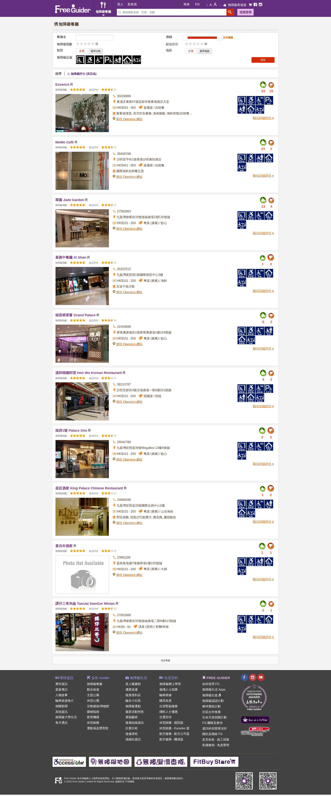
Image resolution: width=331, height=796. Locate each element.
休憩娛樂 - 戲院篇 (171, 722)
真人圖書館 (133, 684)
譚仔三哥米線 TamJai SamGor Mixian (85, 603)
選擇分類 (96, 51)
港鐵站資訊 (133, 739)
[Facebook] (256, 5)
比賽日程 (131, 728)
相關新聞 (61, 706)
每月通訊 (61, 722)
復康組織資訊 (134, 722)
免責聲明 (223, 745)
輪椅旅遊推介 (64, 700)
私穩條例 (208, 745)
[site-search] (230, 12)
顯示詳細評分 (262, 118)
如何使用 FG (211, 684)
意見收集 (208, 739)
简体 (187, 4)
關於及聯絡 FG (212, 734)
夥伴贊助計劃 (211, 706)
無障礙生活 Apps (213, 689)
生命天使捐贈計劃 (214, 717)
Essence (62, 84)
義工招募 (223, 739)
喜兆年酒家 (64, 546)
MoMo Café (64, 142)
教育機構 (93, 717)
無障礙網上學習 (170, 684)
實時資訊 (61, 684)
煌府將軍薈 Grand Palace (75, 315)
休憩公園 (93, 700)
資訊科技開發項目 (214, 728)
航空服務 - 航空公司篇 (174, 733)
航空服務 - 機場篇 (171, 739)
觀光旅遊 (93, 689)
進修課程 (131, 733)
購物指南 (93, 711)
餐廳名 (61, 37)
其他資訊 (61, 711)
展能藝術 (131, 717)
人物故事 (61, 695)
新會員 (132, 4)
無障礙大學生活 (66, 717)
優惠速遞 (131, 689)
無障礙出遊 (210, 695)
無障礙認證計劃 (213, 700)
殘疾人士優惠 (168, 711)
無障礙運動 (133, 706)
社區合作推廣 (211, 712)
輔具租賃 (165, 700)
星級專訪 (61, 689)
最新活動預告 (134, 711)
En (197, 4)
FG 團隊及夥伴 (212, 723)
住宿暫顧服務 (168, 706)
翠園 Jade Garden (69, 200)
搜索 (263, 59)
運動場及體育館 (97, 728)
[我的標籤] (73, 84)
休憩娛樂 (93, 722)
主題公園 (93, 695)
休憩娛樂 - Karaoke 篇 (174, 728)
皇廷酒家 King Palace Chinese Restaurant (89, 488)
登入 (120, 4)
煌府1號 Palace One (71, 430)
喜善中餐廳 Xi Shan (70, 257)
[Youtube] (261, 677)
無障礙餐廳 (94, 684)
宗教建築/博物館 (98, 706)
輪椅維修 (165, 695)
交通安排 (165, 717)
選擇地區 (205, 51)
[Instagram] (260, 5)
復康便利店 (133, 695)
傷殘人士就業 (168, 689)
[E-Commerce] (251, 5)
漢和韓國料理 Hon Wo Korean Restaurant (88, 373)
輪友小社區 (133, 700)
